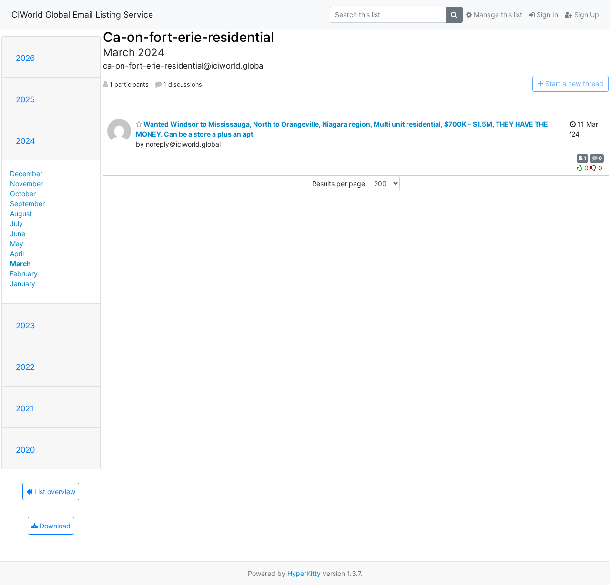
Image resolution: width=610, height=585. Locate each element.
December (26, 173)
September (27, 203)
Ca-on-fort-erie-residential (188, 37)
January (22, 283)
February (24, 273)
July (16, 223)
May (16, 243)
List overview (53, 491)
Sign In (546, 14)
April (17, 253)
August (21, 213)
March (20, 263)
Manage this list (497, 14)
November (26, 183)
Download (54, 526)
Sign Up (585, 14)
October (23, 193)
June (17, 233)
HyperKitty (304, 573)
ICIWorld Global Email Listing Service (81, 15)
